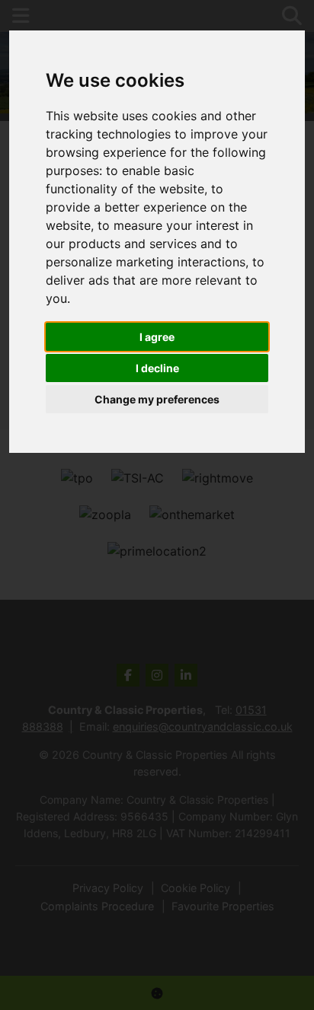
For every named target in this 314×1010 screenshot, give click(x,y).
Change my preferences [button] (157, 399)
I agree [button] (157, 336)
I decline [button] (157, 368)
